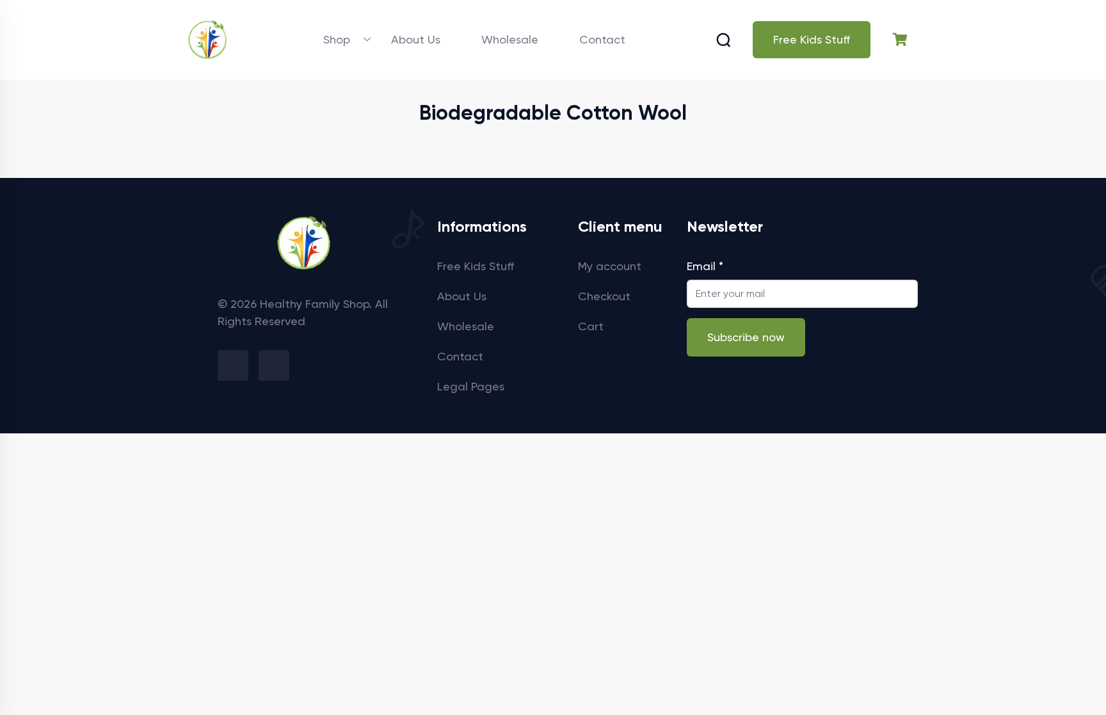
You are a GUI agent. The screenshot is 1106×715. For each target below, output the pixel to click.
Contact (602, 39)
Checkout (604, 296)
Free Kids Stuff (811, 39)
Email (705, 266)
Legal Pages (470, 386)
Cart (591, 326)
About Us (415, 39)
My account (609, 266)
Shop (336, 39)
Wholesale (509, 39)
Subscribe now (746, 337)
